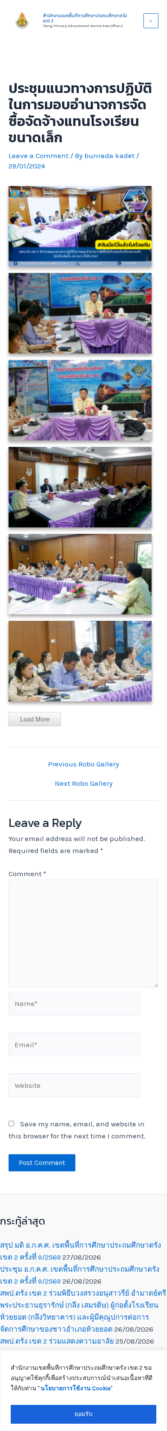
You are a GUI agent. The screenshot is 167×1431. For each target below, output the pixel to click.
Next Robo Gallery (84, 783)
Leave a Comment (39, 155)
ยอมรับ (83, 1414)
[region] (83, 1390)
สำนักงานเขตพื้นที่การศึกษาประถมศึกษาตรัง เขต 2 (85, 18)
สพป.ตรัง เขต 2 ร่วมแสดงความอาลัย (57, 1341)
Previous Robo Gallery (83, 764)
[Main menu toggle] (151, 21)
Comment (27, 873)
